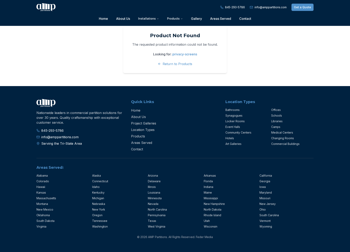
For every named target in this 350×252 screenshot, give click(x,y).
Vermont (265, 220)
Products (138, 136)
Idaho (96, 187)
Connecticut (100, 181)
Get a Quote (302, 7)
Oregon (97, 215)
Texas (152, 220)
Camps (275, 127)
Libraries (277, 121)
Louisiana (154, 192)
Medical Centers (282, 132)
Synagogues (233, 115)
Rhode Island (212, 215)
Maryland (265, 192)
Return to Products (177, 64)
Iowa (262, 187)
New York (98, 209)
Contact (245, 19)
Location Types (143, 130)
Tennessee (99, 220)
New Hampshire (214, 204)
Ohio (262, 209)
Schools (276, 115)
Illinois (152, 187)
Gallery (196, 19)
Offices (276, 110)
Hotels (229, 138)
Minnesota (155, 198)
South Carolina (269, 215)
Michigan (98, 198)
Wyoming (265, 226)
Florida (208, 181)
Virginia (41, 226)
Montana (42, 204)
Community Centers (238, 132)
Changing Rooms (282, 138)
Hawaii (40, 187)
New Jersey (267, 204)
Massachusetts (46, 198)
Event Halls (232, 127)
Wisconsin (210, 226)
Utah (207, 220)
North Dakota (212, 209)
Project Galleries (143, 123)
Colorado (42, 181)
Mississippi (211, 198)
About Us (123, 19)
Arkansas (210, 175)
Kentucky (98, 192)
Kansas (41, 192)
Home (103, 19)
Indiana (208, 187)
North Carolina (157, 209)
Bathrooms (232, 110)
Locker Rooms (235, 121)
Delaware (154, 181)
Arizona (153, 175)
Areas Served (220, 19)
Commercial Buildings (285, 144)
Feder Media (204, 237)
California (265, 175)
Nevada (153, 204)
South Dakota (45, 220)
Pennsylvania (156, 215)
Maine (208, 192)
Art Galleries (233, 144)
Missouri (264, 198)
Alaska (96, 175)
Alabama (42, 175)
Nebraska (98, 204)
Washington (100, 226)
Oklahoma (43, 215)
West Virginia (156, 226)
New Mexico (44, 209)
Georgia (264, 181)
